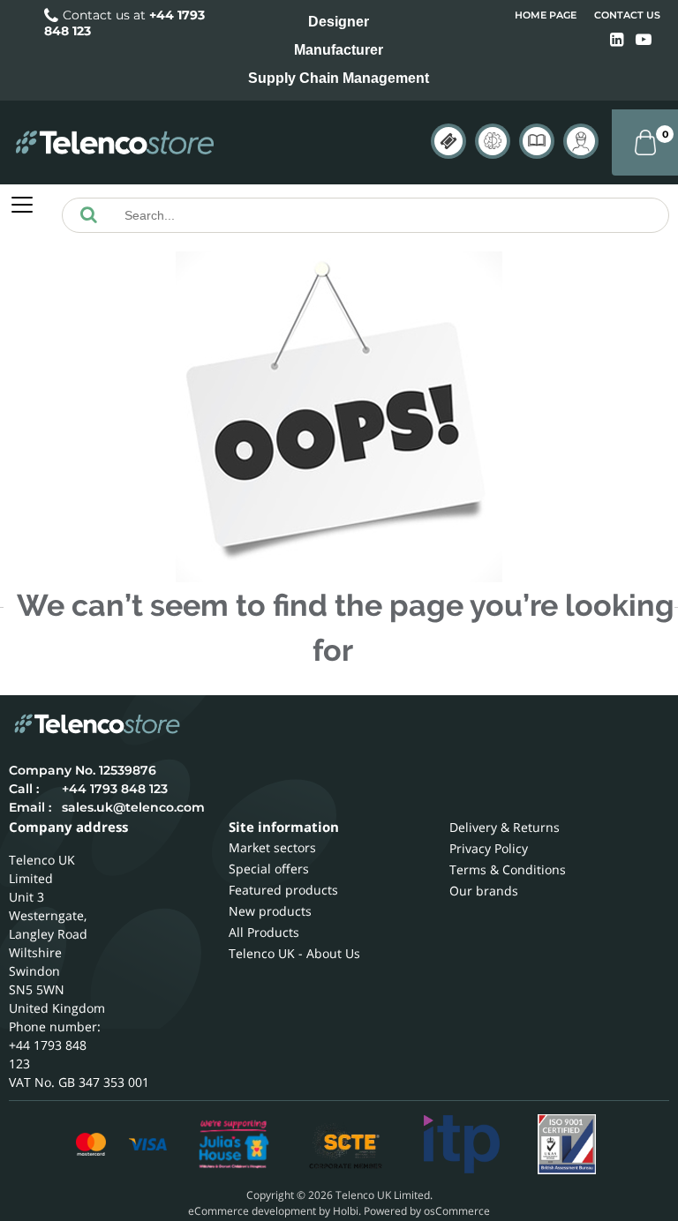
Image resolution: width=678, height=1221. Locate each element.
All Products (264, 932)
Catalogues (536, 141)
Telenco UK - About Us (294, 953)
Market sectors (272, 847)
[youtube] (644, 40)
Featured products (283, 889)
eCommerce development (252, 1210)
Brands (448, 141)
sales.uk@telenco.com (133, 807)
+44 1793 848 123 (115, 789)
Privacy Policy (488, 848)
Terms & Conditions (507, 869)
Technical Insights (492, 141)
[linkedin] (618, 40)
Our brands (483, 890)
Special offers (269, 868)
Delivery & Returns (504, 827)
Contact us (627, 15)
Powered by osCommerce (427, 1210)
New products (270, 911)
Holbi (345, 1210)
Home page (545, 15)
